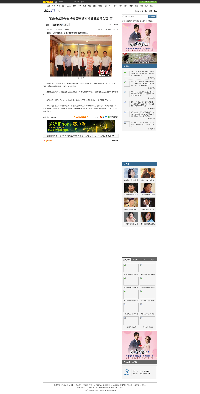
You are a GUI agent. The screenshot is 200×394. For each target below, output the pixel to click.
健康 (126, 6)
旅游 (141, 6)
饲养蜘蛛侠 (135, 21)
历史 (69, 6)
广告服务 (85, 385)
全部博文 (143, 385)
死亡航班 (129, 21)
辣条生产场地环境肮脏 (131, 300)
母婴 (136, 6)
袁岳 (132, 71)
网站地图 (129, 385)
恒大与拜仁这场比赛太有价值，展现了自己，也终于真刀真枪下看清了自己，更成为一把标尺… (142, 83)
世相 (100, 6)
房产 (115, 6)
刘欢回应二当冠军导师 (148, 314)
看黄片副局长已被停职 (131, 274)
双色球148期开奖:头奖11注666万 (77, 136)
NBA (79, 6)
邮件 (82, 2)
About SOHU (115, 385)
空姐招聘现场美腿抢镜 (131, 287)
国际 (141, 11)
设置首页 (57, 385)
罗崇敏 (133, 92)
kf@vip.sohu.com (145, 374)
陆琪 (132, 102)
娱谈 (89, 6)
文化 (63, 6)
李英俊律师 (134, 112)
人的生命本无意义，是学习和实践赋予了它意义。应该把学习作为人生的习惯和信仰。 (142, 94)
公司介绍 (123, 385)
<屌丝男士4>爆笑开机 (131, 314)
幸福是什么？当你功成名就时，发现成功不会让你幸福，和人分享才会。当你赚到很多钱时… (142, 104)
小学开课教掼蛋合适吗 (148, 274)
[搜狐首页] (48, 1)
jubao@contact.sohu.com (108, 390)
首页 (48, 6)
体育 (74, 6)
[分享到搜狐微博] (101, 117)
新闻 (53, 6)
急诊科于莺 (134, 122)
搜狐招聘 (78, 385)
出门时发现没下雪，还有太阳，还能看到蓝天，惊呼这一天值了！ (142, 124)
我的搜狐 (76, 2)
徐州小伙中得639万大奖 (98, 136)
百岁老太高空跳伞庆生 (148, 300)
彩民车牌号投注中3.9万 (55, 136)
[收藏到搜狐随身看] (108, 117)
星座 (151, 6)
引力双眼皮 (149, 21)
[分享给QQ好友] (103, 117)
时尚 (120, 6)
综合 (59, 11)
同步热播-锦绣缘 (148, 327)
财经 (95, 6)
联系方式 (99, 385)
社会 (146, 11)
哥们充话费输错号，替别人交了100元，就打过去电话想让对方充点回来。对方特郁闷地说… (142, 114)
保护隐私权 (106, 385)
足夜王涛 (133, 82)
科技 (105, 6)
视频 (84, 6)
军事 (58, 6)
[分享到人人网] (106, 117)
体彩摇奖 (111, 136)
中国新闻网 (65, 29)
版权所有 (120, 387)
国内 (137, 11)
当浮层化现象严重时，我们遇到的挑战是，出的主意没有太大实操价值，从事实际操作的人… (142, 73)
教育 (131, 6)
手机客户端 (99, 29)
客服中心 (92, 385)
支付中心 (72, 385)
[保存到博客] (114, 117)
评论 (155, 11)
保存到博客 (108, 29)
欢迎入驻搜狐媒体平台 (149, 2)
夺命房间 (142, 21)
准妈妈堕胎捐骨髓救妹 (148, 287)
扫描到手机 (115, 25)
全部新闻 (136, 385)
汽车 (110, 6)
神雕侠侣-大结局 (131, 327)
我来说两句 (60, 25)
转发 (149, 78)
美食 (146, 6)
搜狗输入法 (64, 385)
